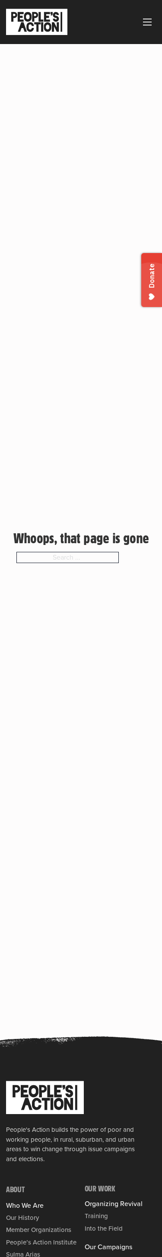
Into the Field (104, 1228)
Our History (22, 1217)
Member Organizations (38, 1230)
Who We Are (25, 1205)
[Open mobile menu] (147, 22)
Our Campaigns (108, 1247)
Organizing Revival (114, 1204)
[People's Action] (45, 1098)
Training (96, 1216)
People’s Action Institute (41, 1242)
